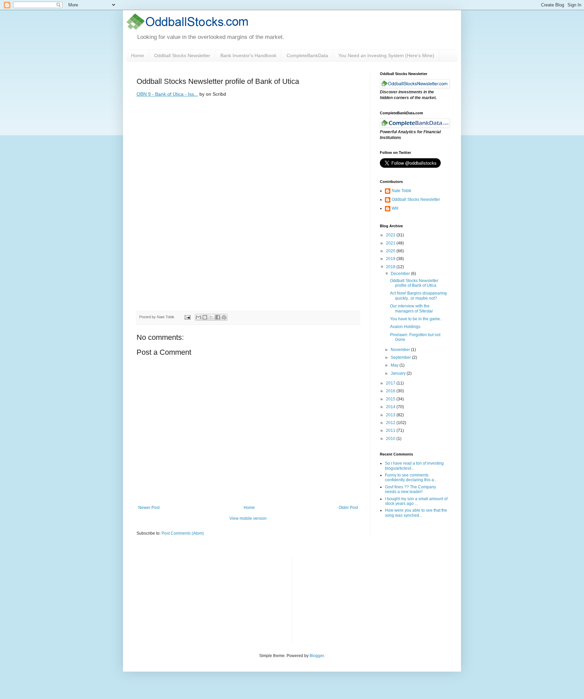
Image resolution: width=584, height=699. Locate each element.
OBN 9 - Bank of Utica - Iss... (167, 94)
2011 (391, 430)
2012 (391, 422)
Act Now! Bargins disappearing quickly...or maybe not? (418, 295)
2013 (391, 415)
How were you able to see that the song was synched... (416, 512)
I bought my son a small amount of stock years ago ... (416, 501)
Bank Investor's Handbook (248, 55)
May (395, 365)
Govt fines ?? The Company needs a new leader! (410, 489)
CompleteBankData (307, 55)
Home (137, 55)
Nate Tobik (401, 190)
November (401, 349)
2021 (391, 243)
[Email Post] (187, 317)
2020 (391, 251)
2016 (391, 391)
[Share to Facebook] (217, 317)
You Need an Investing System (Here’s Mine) (386, 55)
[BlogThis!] (204, 317)
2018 (391, 266)
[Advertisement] (348, 599)
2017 (391, 383)
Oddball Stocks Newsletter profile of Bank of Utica (414, 283)
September (401, 357)
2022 (391, 235)
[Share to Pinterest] (224, 317)
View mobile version (248, 518)
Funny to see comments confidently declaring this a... (411, 477)
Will (395, 208)
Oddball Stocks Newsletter (182, 55)
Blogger (317, 655)
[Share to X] (211, 317)
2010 (391, 438)
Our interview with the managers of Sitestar (411, 308)
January (399, 373)
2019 (391, 258)
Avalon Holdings (405, 326)
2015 (391, 399)
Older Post (348, 507)
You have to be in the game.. (416, 319)
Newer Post (149, 507)
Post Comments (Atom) (183, 533)
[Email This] (198, 317)
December (401, 273)
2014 (391, 406)
